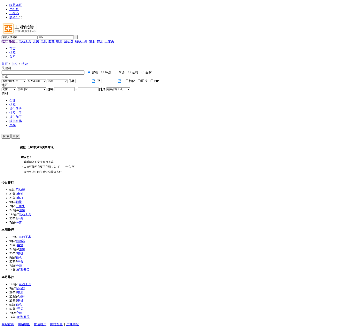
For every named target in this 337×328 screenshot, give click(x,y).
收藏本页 (15, 5)
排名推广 (40, 324)
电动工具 (25, 41)
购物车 (14, 17)
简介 (121, 72)
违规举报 (72, 324)
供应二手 (15, 112)
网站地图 (24, 324)
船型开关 (81, 41)
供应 (15, 64)
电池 (59, 41)
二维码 (14, 13)
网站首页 (8, 324)
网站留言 (56, 324)
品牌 (148, 72)
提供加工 (15, 117)
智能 (94, 72)
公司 (134, 72)
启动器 (68, 41)
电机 (44, 41)
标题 (107, 72)
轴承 (92, 41)
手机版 (14, 9)
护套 (100, 41)
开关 (36, 41)
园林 (51, 41)
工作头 (109, 41)
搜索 (24, 64)
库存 (12, 125)
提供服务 (15, 108)
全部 (12, 100)
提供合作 (15, 121)
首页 (5, 64)
